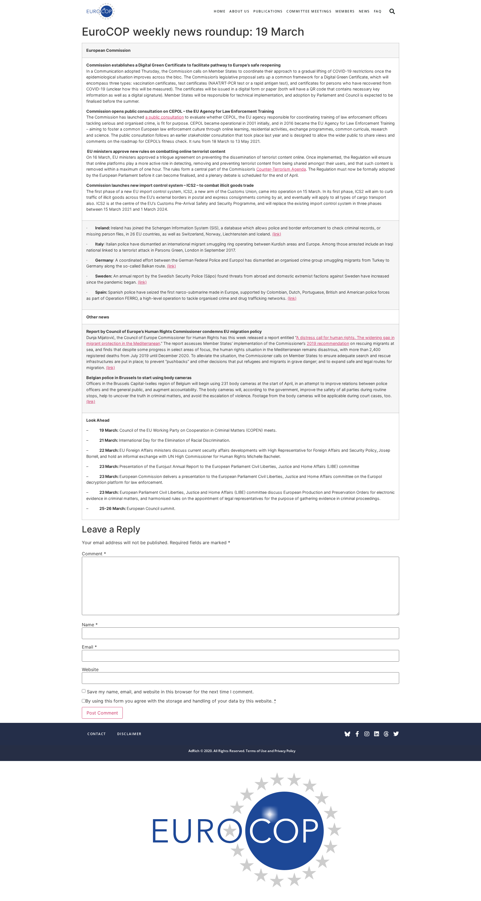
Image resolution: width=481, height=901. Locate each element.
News (364, 11)
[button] (392, 11)
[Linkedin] (376, 734)
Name (90, 624)
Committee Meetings (309, 11)
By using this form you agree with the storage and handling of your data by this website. (180, 701)
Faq (378, 11)
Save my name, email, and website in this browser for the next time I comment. (170, 691)
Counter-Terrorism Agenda (281, 169)
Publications (268, 11)
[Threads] (386, 734)
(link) (276, 234)
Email (89, 647)
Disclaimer (129, 733)
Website (90, 669)
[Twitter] (396, 734)
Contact (96, 733)
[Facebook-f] (357, 734)
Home (219, 11)
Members (345, 11)
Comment (94, 553)
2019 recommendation (328, 343)
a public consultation (164, 117)
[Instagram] (367, 734)
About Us (239, 11)
